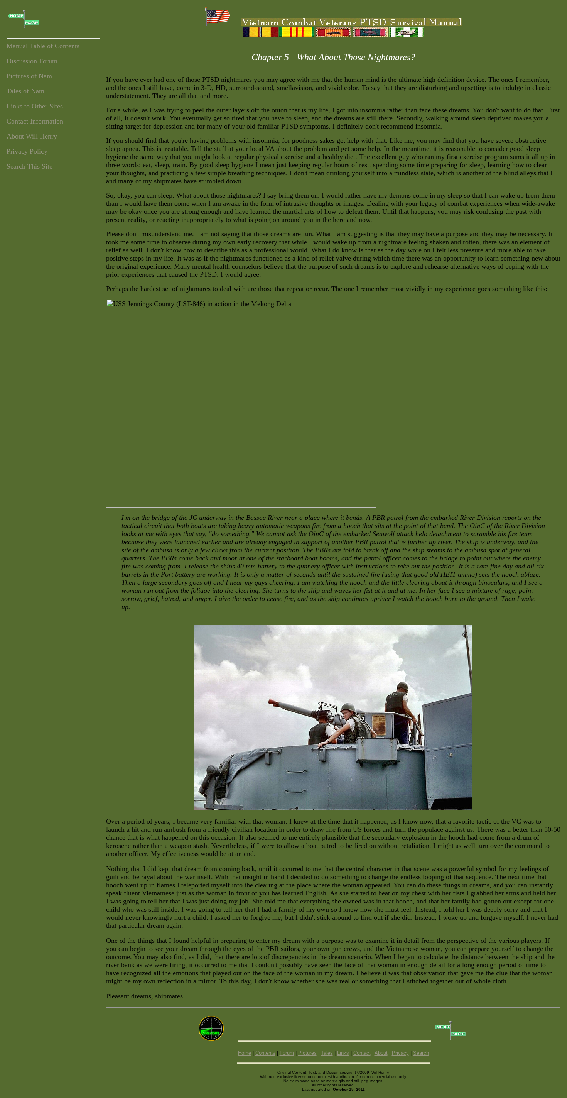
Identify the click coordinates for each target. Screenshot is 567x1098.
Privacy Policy (27, 151)
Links (343, 1053)
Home (244, 1053)
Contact (362, 1053)
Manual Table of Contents (43, 46)
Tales (327, 1053)
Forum (287, 1053)
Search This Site (29, 166)
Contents (265, 1053)
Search (421, 1053)
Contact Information (35, 121)
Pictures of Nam (29, 76)
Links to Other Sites (35, 106)
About (381, 1053)
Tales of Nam (25, 91)
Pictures (307, 1053)
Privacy (400, 1053)
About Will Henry (32, 136)
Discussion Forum (32, 61)
